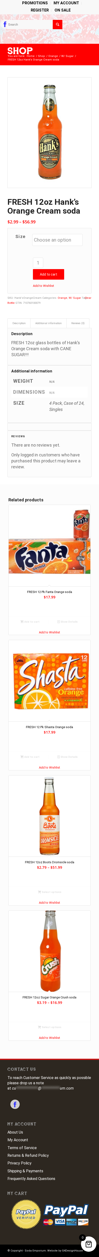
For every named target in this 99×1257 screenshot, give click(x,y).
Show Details (69, 621)
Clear (88, 298)
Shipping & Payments (25, 1171)
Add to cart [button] (31, 621)
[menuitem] (35, 3)
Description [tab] (19, 323)
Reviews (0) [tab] (78, 323)
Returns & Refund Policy (28, 1155)
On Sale (63, 10)
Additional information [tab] (48, 323)
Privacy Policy (19, 1163)
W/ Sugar (75, 297)
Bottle (11, 303)
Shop (20, 51)
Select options (51, 892)
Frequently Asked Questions (31, 1178)
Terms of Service (22, 1148)
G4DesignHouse (72, 1250)
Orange (62, 297)
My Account (17, 1140)
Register (40, 10)
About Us (15, 1132)
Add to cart (48, 274)
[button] (43, 285)
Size (20, 236)
